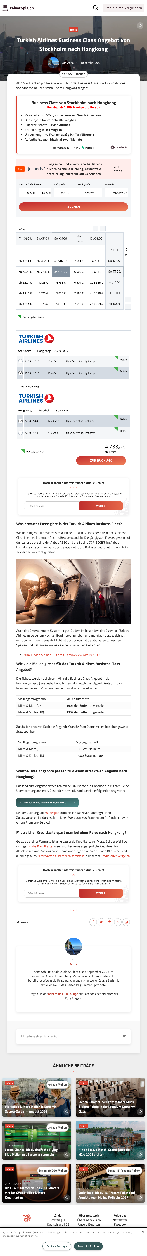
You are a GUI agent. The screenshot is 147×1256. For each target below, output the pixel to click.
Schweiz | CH (58, 1220)
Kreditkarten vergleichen (123, 7)
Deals (73, 30)
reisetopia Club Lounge (63, 993)
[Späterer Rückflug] (128, 307)
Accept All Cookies (88, 1246)
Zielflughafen (84, 184)
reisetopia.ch (22, 8)
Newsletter (120, 1220)
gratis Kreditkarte (40, 846)
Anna (70, 62)
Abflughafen (60, 184)
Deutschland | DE (58, 1224)
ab (25, 261)
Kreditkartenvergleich (115, 855)
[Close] (143, 1232)
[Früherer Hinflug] (95, 228)
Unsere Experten (89, 1224)
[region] (73, 1241)
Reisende (109, 184)
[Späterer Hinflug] (103, 228)
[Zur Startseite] (27, 1221)
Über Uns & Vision (89, 1220)
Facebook (120, 1224)
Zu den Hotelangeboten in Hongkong (43, 802)
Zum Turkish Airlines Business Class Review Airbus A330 (61, 654)
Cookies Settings (57, 1246)
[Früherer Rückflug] (128, 299)
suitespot (52, 812)
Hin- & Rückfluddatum (30, 184)
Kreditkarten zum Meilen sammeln (60, 855)
